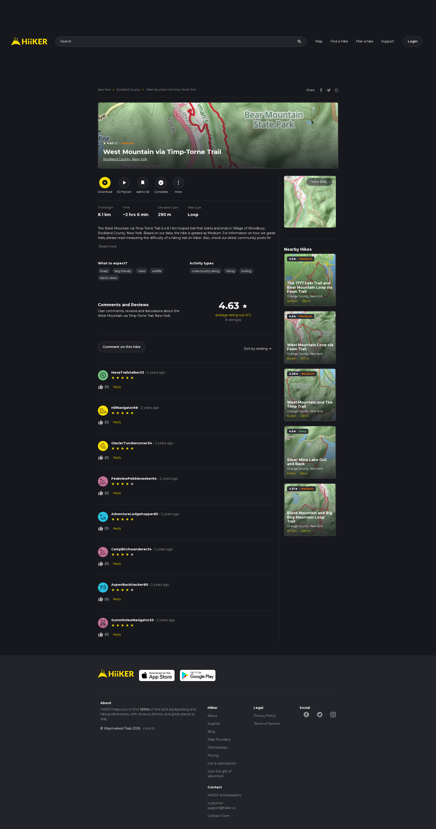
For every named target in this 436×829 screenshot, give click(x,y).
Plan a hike (364, 41)
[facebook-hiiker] (306, 714)
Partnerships (218, 747)
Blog (211, 732)
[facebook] (320, 90)
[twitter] (328, 90)
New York (104, 89)
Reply (117, 387)
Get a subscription (222, 763)
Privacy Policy (265, 716)
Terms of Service (267, 724)
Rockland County (128, 89)
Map (318, 41)
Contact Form (219, 816)
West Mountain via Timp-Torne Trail (171, 89)
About (212, 716)
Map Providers (219, 739)
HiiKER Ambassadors (224, 795)
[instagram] (335, 90)
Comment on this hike (121, 347)
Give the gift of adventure (219, 773)
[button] (107, 246)
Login (413, 41)
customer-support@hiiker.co (222, 805)
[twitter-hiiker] (319, 714)
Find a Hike (339, 41)
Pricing (213, 755)
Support (387, 41)
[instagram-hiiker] (333, 714)
